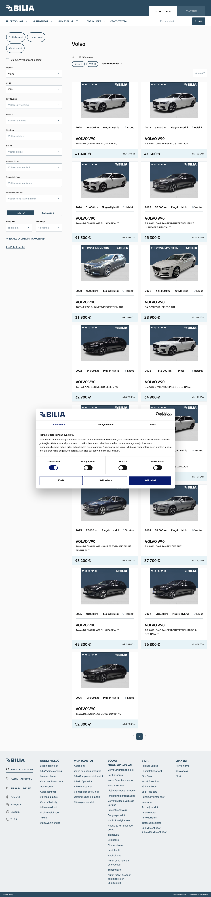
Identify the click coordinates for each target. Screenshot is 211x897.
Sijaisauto (113, 839)
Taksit (43, 817)
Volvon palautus (49, 796)
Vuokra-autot (149, 812)
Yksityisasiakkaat (49, 812)
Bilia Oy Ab (147, 776)
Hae (200, 21)
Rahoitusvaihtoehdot (153, 796)
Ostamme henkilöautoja (87, 796)
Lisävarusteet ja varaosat (122, 790)
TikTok (14, 819)
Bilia (145, 760)
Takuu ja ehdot (150, 807)
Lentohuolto (114, 850)
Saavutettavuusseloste (199, 894)
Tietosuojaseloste (151, 822)
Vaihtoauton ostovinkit (86, 791)
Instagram (16, 804)
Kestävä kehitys (150, 781)
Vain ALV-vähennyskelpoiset (26, 59)
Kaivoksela (182, 771)
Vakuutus (147, 802)
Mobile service (116, 785)
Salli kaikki (150, 480)
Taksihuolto (114, 869)
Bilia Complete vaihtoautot (88, 776)
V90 (92, 64)
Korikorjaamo (115, 775)
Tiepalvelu (113, 834)
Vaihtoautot (40, 21)
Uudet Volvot (14, 21)
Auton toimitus (48, 791)
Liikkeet (182, 760)
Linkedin (15, 811)
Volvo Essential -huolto (120, 780)
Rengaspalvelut (116, 815)
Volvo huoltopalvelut (120, 762)
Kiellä (61, 480)
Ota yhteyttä (118, 21)
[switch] (88, 467)
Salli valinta (105, 480)
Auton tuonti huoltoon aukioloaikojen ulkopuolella (119, 878)
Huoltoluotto (114, 855)
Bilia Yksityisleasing (51, 771)
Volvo (79, 64)
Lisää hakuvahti (15, 247)
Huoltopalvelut (68, 21)
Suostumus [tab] (59, 424)
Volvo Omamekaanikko (121, 769)
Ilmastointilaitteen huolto (121, 795)
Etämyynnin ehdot (50, 822)
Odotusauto (46, 786)
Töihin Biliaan (149, 786)
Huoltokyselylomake (119, 820)
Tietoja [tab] (152, 424)
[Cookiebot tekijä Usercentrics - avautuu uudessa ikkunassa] (158, 414)
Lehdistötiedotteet (152, 771)
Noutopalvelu (115, 845)
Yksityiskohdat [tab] (105, 424)
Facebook (16, 797)
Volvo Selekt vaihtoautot (87, 771)
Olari (178, 776)
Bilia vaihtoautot (83, 786)
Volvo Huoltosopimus (51, 781)
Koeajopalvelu (48, 776)
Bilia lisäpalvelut (83, 781)
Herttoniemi (182, 765)
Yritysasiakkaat (48, 807)
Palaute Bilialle (150, 765)
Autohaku (79, 765)
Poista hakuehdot (112, 63)
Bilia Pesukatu (149, 791)
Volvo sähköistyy (49, 802)
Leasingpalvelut (49, 765)
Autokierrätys (149, 817)
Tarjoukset (94, 21)
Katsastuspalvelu (117, 809)
